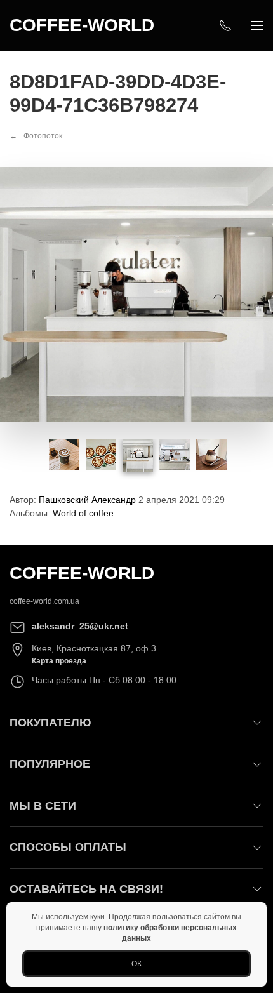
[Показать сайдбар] (257, 25)
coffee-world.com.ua (44, 601)
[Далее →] (136, 293)
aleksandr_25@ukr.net (80, 626)
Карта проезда (59, 660)
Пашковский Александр (87, 500)
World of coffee (83, 513)
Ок (136, 963)
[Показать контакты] (225, 25)
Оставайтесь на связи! (86, 889)
